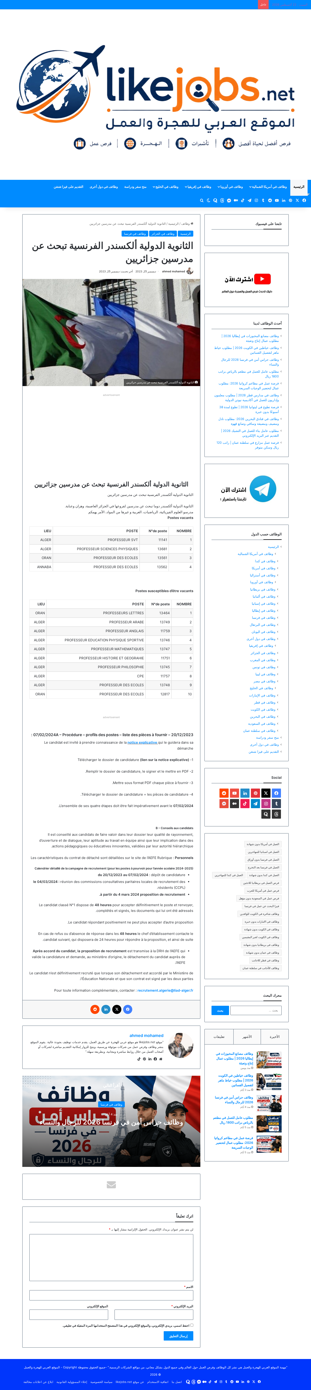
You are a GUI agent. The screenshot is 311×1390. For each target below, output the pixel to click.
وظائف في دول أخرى (104, 186)
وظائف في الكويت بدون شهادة (261, 929)
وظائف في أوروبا (231, 186)
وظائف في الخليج (167, 186)
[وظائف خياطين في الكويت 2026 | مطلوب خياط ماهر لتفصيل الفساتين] (269, 1081)
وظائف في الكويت (263, 709)
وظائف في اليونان (263, 632)
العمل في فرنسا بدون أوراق (263, 859)
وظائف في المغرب (262, 660)
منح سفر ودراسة (135, 186)
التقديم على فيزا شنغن (68, 186)
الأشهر (247, 1036)
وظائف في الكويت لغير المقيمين (260, 937)
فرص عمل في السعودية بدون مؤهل (259, 898)
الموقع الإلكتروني (97, 1306)
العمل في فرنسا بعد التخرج (263, 867)
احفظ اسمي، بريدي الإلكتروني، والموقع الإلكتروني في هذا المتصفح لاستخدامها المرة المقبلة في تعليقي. (125, 1325)
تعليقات (219, 1036)
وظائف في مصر (264, 681)
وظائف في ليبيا (265, 674)
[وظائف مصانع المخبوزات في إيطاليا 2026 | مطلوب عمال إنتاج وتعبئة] (269, 1059)
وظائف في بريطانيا (262, 589)
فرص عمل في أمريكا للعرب (263, 890)
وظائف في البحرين (262, 716)
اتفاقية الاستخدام (157, 1382)
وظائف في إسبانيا (263, 603)
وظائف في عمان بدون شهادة (262, 952)
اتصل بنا (177, 1382)
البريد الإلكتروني (182, 1306)
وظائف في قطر (264, 702)
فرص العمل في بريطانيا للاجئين (261, 883)
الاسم (188, 1287)
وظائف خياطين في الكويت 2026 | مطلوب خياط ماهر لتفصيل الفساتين (235, 1080)
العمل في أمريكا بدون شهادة (263, 844)
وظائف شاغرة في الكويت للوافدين (259, 913)
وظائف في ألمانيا (264, 596)
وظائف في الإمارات (262, 695)
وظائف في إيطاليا (263, 610)
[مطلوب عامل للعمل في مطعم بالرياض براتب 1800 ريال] (269, 1123)
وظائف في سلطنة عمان (259, 730)
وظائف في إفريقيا (199, 186)
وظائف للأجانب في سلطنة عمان (260, 968)
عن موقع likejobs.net (130, 1382)
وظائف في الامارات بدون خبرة (262, 921)
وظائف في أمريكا (263, 568)
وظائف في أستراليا (262, 575)
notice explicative (142, 742)
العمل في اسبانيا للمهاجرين (263, 852)
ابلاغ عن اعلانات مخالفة (38, 1382)
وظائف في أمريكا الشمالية (269, 186)
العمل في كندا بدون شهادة (264, 875)
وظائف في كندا (265, 561)
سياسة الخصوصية (101, 1382)
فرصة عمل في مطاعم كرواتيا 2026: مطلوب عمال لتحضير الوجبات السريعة (233, 1142)
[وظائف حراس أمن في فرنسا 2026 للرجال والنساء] (269, 1103)
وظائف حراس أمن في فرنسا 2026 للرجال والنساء (111, 1122)
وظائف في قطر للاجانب (265, 960)
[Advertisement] (111, 430)
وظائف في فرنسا (135, 233)
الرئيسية (298, 186)
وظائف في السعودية (261, 723)
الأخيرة (275, 1036)
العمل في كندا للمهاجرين (229, 875)
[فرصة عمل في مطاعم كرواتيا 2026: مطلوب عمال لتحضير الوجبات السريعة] (269, 1144)
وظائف (186, 223)
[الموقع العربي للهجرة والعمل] (155, 94)
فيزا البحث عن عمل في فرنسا (262, 906)
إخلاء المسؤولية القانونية (71, 1382)
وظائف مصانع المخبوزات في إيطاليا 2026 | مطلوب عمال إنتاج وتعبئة (234, 1058)
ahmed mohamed (173, 271)
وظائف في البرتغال (262, 625)
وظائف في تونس (263, 667)
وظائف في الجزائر (163, 233)
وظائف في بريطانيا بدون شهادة (261, 944)
